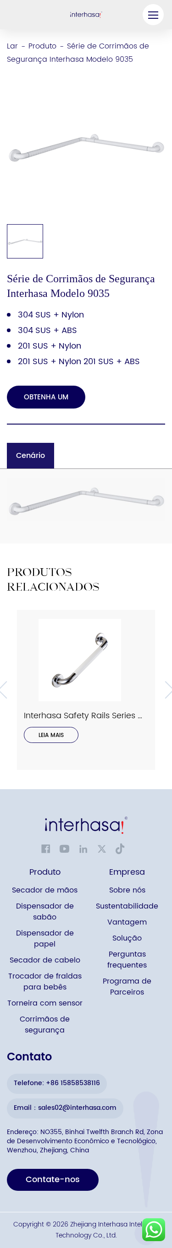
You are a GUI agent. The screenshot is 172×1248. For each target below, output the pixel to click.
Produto (42, 46)
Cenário (30, 456)
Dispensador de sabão (45, 912)
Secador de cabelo (45, 960)
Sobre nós (127, 890)
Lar (12, 46)
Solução (127, 938)
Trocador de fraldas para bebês (45, 982)
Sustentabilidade (127, 906)
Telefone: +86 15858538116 (57, 1083)
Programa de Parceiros (127, 987)
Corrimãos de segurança (45, 1025)
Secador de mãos (45, 890)
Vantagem (127, 922)
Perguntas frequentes (127, 960)
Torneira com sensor (45, 1003)
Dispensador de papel (45, 939)
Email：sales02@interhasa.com (65, 1108)
